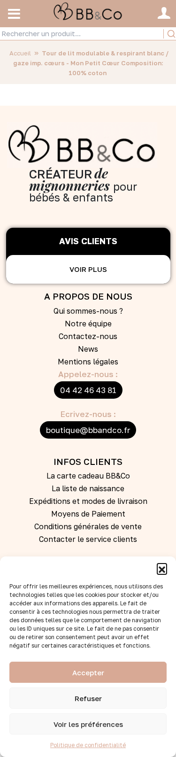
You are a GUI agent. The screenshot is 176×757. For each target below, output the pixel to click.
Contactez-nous (88, 336)
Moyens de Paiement (88, 513)
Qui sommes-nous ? (88, 311)
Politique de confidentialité (88, 745)
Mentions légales (88, 361)
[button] (162, 568)
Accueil (20, 53)
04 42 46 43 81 (88, 390)
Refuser (88, 698)
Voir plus (88, 269)
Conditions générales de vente (88, 526)
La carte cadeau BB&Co (88, 475)
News (88, 349)
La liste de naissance (88, 488)
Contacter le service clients (88, 539)
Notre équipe (88, 323)
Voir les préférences (88, 724)
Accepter (88, 672)
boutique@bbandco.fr (88, 430)
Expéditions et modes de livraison (88, 501)
